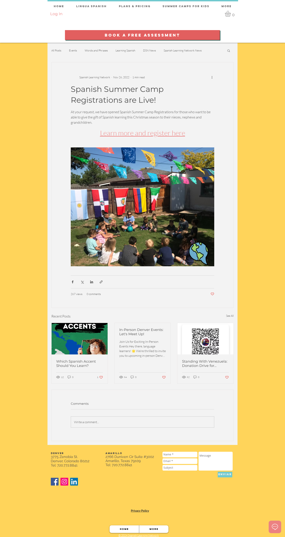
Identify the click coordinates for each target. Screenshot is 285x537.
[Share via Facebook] (72, 282)
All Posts (56, 50)
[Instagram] (64, 482)
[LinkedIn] (74, 482)
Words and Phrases (96, 50)
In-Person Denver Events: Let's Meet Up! (141, 332)
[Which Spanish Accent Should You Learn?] (80, 338)
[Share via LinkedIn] (91, 282)
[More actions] (212, 77)
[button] (231, 14)
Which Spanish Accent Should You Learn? (76, 363)
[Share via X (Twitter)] (82, 282)
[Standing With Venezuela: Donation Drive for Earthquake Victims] (205, 338)
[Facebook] (55, 482)
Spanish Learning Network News (183, 50)
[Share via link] (101, 282)
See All (230, 315)
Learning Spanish (125, 50)
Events (73, 50)
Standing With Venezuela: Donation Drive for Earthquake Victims (204, 363)
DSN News (149, 50)
